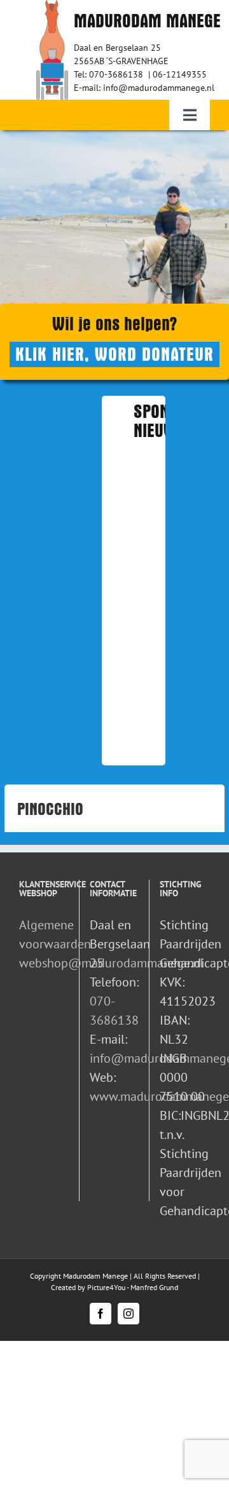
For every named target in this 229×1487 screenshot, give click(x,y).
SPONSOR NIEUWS (164, 421)
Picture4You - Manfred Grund (132, 1287)
